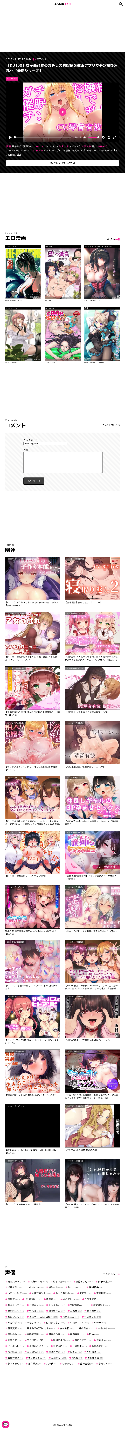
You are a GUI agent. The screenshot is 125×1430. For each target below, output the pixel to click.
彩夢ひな (69, 1363)
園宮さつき (57, 1334)
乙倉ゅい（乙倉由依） (43, 1316)
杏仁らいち (83, 1340)
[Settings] (103, 137)
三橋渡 (76, 1310)
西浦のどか (15, 1357)
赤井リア (105, 1363)
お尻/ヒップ (78, 150)
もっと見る (109, 239)
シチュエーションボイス (19, 150)
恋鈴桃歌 (103, 1293)
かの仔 (100, 1322)
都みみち (15, 1334)
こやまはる (92, 1299)
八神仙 (51, 1363)
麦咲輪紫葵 (35, 1334)
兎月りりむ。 (55, 1322)
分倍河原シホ (41, 1293)
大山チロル (35, 1287)
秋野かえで (39, 1281)
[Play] (10, 137)
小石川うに (16, 1345)
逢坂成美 (15, 1287)
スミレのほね (51, 146)
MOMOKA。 (79, 1304)
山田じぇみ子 (17, 1293)
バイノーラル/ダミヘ (98, 150)
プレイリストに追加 (64, 163)
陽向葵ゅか (17, 1281)
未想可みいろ (38, 1345)
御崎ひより (16, 1316)
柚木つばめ (62, 1281)
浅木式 (52, 1299)
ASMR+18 (66, 1425)
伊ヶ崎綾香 (33, 1299)
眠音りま (15, 1340)
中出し (114, 150)
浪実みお (60, 1345)
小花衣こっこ (79, 1322)
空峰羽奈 (87, 1363)
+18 (62, 4)
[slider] (42, 137)
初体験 (11, 154)
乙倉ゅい (36, 1304)
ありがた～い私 (37, 1340)
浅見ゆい (103, 1340)
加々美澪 (35, 1363)
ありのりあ (35, 1351)
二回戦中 (79, 1345)
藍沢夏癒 (15, 1328)
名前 (62, 440)
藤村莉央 (96, 1287)
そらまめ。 (57, 1304)
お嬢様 (66, 150)
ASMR (46, 150)
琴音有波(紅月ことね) (41, 1328)
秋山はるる (76, 1287)
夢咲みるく (15, 1363)
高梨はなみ (101, 1304)
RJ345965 (12, 78)
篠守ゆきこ (57, 1310)
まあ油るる (95, 1357)
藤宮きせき (57, 1351)
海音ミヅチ (16, 1304)
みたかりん (59, 1357)
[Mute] (85, 137)
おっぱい (56, 150)
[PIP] (108, 137)
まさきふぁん (37, 1357)
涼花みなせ (84, 1281)
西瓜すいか (71, 1299)
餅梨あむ (56, 1287)
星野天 (76, 1351)
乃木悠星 (15, 1351)
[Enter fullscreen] (114, 137)
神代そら (86, 1328)
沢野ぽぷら (16, 1310)
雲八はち (36, 1310)
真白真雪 (77, 1334)
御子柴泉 (105, 1281)
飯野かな (27, 146)
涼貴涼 (14, 1299)
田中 (94, 1334)
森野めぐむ (100, 1345)
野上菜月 (94, 1310)
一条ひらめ (106, 1328)
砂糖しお (34, 1322)
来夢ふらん (71, 1316)
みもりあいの (65, 1293)
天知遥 (85, 1293)
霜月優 (77, 1357)
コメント (62, 450)
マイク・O (75, 146)
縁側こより (61, 1340)
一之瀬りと (92, 1316)
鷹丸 (94, 146)
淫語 (19, 154)
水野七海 (94, 1351)
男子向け (41, 59)
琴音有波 (16, 146)
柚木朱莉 (67, 1328)
